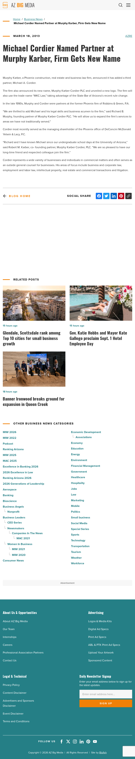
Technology (78, 540)
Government (79, 472)
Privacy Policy (11, 685)
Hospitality (78, 483)
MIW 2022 (9, 438)
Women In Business (19, 544)
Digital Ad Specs (98, 629)
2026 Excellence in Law (18, 472)
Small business (80, 517)
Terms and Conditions (16, 721)
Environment (79, 460)
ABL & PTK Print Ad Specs (104, 645)
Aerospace (10, 489)
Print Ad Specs (97, 637)
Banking (8, 495)
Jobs (74, 489)
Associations (84, 437)
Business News (33, 19)
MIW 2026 (9, 432)
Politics (75, 512)
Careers (7, 645)
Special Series (80, 529)
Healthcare (78, 477)
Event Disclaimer (13, 714)
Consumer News (13, 560)
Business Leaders (14, 517)
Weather (76, 558)
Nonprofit (13, 512)
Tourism (76, 552)
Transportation (80, 546)
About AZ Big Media (15, 621)
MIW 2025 (9, 455)
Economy (77, 443)
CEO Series (14, 523)
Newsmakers (15, 528)
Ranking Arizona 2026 (17, 478)
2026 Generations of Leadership (23, 484)
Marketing (77, 500)
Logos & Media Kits (100, 621)
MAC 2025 (10, 461)
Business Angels (13, 507)
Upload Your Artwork (101, 653)
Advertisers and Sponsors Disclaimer (18, 703)
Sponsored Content (100, 660)
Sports (75, 535)
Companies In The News (27, 533)
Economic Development (86, 432)
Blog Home (20, 196)
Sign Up (106, 703)
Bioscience (10, 501)
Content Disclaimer (14, 693)
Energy (75, 454)
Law (73, 495)
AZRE (128, 36)
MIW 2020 (18, 555)
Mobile (75, 506)
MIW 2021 (18, 549)
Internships (9, 637)
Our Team (9, 629)
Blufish (103, 752)
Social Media (79, 523)
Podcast (8, 444)
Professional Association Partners (23, 653)
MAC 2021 (23, 538)
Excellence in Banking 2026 (20, 467)
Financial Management (85, 466)
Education (77, 449)
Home (16, 19)
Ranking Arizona (13, 449)
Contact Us (9, 660)
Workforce (77, 563)
